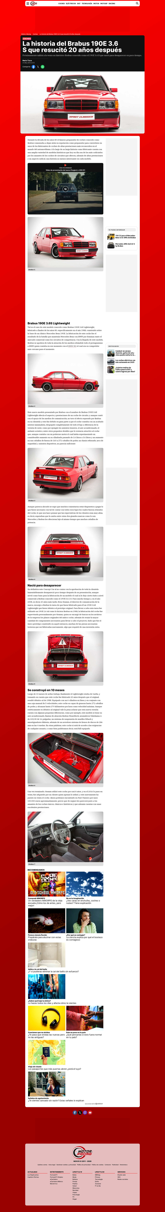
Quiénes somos (42, 1164)
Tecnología (99, 1179)
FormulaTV (53, 1175)
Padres (75, 1184)
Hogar (75, 1199)
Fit (73, 1197)
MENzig (97, 1175)
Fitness (97, 1177)
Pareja (75, 1181)
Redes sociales (123, 1179)
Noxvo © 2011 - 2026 (82, 1161)
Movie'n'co (53, 1184)
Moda (74, 1177)
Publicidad (115, 1164)
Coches (35, 34)
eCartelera (53, 1179)
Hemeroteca (123, 1164)
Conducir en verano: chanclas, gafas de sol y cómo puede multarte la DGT (124, 353)
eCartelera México (56, 1181)
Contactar (108, 1164)
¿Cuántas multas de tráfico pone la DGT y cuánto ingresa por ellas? (125, 370)
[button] (28, 3)
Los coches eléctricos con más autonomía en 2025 (125, 361)
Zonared (98, 1184)
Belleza (75, 1179)
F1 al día (98, 1186)
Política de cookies (98, 1164)
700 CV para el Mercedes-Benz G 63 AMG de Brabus (125, 237)
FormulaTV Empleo (56, 1177)
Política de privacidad (84, 1164)
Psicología (76, 1195)
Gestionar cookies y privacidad (66, 1164)
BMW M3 (72, 346)
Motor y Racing (26, 34)
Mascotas (76, 1188)
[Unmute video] (65, 189)
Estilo (97, 1181)
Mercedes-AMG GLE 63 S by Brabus (125, 245)
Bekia (74, 1175)
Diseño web (122, 1175)
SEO (119, 1177)
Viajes (75, 1192)
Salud (74, 1186)
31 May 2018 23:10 (29, 62)
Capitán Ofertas (33, 1177)
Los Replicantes (33, 1175)
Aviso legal (52, 1164)
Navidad (75, 1190)
